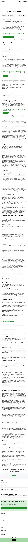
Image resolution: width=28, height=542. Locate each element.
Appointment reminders (6, 385)
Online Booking (3, 513)
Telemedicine (4, 377)
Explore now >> (6, 112)
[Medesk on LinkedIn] (15, 537)
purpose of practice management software (9, 365)
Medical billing (5, 384)
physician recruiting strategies (18, 156)
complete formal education (19, 325)
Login (20, 1)
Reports (2, 517)
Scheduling (2, 514)
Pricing (2, 527)
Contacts (2, 531)
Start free (23, 1)
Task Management (3, 523)
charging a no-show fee (5, 339)
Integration (2, 520)
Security (2, 521)
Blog (1, 526)
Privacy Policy (3, 534)
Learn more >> (6, 76)
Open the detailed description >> (8, 321)
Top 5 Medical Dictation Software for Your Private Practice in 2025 (10, 494)
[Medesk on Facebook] (12, 537)
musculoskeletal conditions (6, 51)
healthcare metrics (21, 380)
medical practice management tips (19, 126)
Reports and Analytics (6, 380)
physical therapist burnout (21, 161)
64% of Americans (7, 95)
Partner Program (3, 530)
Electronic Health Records (4, 516)
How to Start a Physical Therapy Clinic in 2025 (7, 489)
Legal (2, 533)
